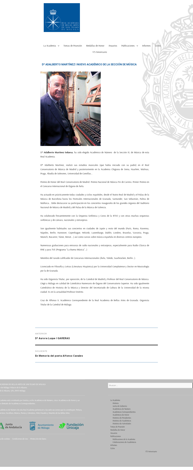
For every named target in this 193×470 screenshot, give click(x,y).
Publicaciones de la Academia (124, 439)
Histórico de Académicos (122, 420)
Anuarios (113, 45)
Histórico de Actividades (122, 423)
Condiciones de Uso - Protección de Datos (29, 439)
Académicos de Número (121, 409)
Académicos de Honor (121, 415)
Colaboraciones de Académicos (124, 442)
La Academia (49, 45)
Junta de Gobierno (120, 406)
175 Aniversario (99, 51)
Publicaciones (128, 45)
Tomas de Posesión (72, 45)
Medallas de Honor (95, 45)
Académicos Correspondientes (124, 412)
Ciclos (158, 45)
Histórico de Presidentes (122, 418)
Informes (146, 45)
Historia (116, 403)
